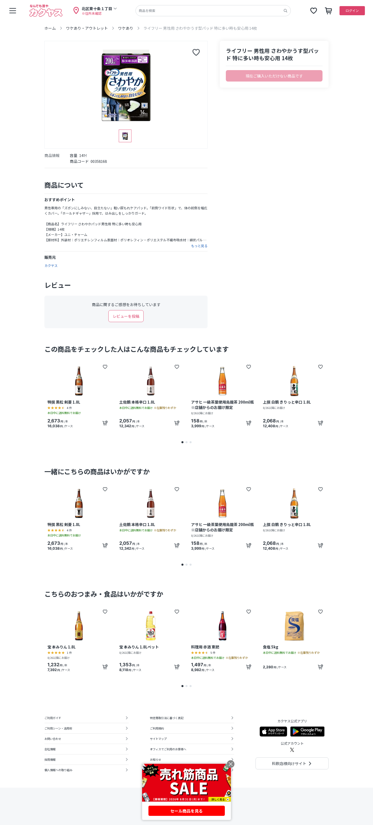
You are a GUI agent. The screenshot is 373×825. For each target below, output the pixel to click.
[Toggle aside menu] (12, 11)
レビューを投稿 (126, 316)
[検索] (285, 10)
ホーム (50, 28)
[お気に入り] (313, 10)
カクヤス (51, 265)
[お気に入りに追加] (196, 52)
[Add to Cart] (105, 423)
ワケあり (125, 28)
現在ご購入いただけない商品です (274, 75)
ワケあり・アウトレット (87, 28)
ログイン (352, 10)
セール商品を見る (186, 811)
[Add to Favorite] (105, 367)
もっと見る (199, 246)
